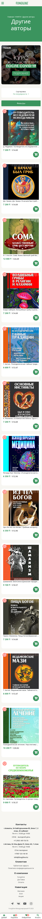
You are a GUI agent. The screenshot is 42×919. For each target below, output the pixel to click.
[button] (5, 111)
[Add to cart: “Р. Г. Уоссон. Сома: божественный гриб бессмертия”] (36, 263)
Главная (10, 17)
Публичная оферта (21, 866)
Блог (21, 894)
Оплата (21, 882)
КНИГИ (18, 17)
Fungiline (21, 877)
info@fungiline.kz (21, 857)
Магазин (21, 891)
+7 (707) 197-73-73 (21, 840)
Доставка (21, 879)
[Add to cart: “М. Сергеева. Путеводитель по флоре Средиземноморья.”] (36, 807)
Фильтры (21, 103)
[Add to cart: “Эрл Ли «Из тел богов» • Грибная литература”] (36, 535)
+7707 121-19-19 (21, 854)
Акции (21, 896)
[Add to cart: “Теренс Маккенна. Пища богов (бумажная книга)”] (36, 644)
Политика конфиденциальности (21, 868)
